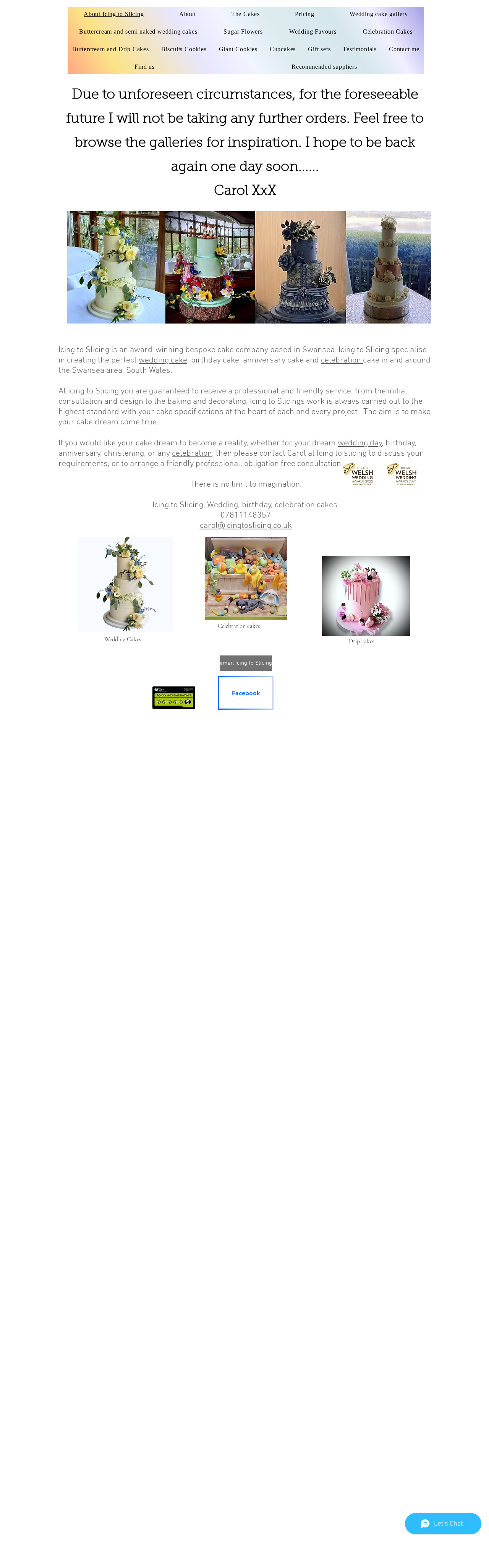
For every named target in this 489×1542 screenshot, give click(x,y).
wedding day (360, 443)
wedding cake (163, 360)
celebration (342, 360)
